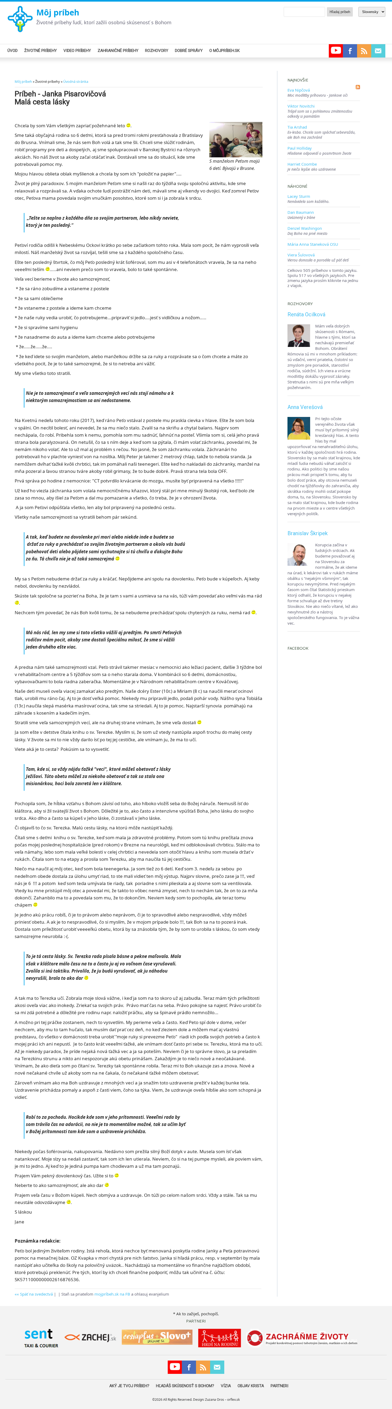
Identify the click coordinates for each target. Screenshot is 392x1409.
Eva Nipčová (298, 90)
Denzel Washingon (304, 228)
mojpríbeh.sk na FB (112, 1294)
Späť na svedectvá (36, 1294)
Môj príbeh (57, 12)
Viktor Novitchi (301, 106)
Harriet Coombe (302, 164)
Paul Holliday (299, 148)
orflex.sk (233, 1399)
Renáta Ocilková (306, 314)
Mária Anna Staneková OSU (312, 244)
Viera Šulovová (301, 254)
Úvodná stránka (75, 81)
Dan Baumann (300, 212)
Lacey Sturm (298, 196)
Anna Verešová (305, 407)
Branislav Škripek (307, 533)
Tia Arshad (297, 127)
